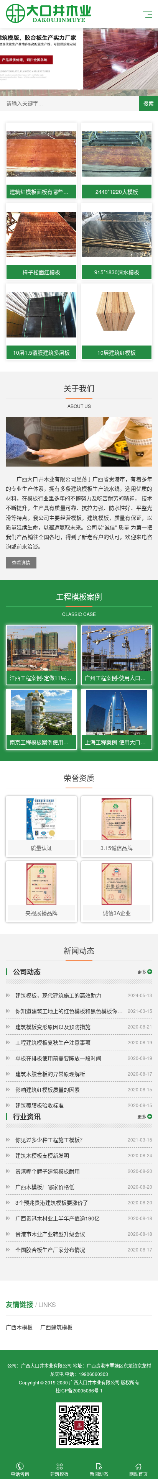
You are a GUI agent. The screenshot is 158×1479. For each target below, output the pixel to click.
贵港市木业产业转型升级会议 (83, 1234)
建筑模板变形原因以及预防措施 (83, 1026)
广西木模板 (19, 1327)
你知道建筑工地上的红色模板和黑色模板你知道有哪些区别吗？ (83, 1011)
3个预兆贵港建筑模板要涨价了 (83, 1202)
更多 (141, 971)
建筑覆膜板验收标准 (83, 1105)
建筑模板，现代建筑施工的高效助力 (83, 995)
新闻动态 (99, 1474)
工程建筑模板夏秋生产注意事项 (83, 1042)
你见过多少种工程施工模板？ (83, 1139)
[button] (79, 88)
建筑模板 (59, 1474)
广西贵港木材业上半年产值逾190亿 (83, 1218)
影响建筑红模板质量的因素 (83, 1089)
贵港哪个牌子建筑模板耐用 (83, 1171)
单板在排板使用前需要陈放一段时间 (83, 1058)
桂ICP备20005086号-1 (79, 1390)
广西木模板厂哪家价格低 (83, 1187)
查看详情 (21, 562)
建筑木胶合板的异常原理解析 (83, 1074)
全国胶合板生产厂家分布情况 (83, 1249)
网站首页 (138, 1474)
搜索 (148, 103)
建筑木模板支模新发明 (83, 1155)
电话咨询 (20, 1474)
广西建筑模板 (56, 1327)
